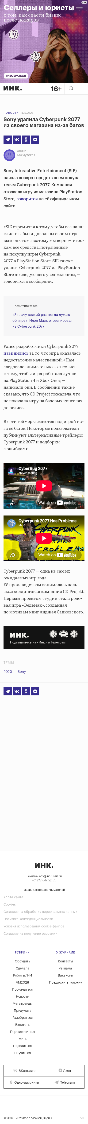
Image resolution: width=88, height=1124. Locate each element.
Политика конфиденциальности (28, 919)
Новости (11, 113)
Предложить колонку (65, 982)
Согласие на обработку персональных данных (40, 912)
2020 (8, 672)
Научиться (22, 1053)
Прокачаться (22, 989)
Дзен (67, 1071)
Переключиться (22, 1032)
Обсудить (22, 961)
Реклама (65, 968)
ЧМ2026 (22, 982)
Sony (22, 672)
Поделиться (22, 1046)
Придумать (22, 1010)
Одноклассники (26, 1082)
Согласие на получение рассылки (30, 933)
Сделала (22, 968)
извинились (16, 353)
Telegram (67, 1082)
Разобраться (22, 1017)
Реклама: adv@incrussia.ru (44, 876)
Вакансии (65, 975)
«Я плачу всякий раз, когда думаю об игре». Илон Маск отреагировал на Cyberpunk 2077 (42, 320)
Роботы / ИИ (22, 975)
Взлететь (22, 1025)
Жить (23, 1039)
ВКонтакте (26, 1071)
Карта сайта (13, 897)
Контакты (65, 961)
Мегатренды (22, 1003)
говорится (27, 199)
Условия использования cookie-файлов (34, 926)
